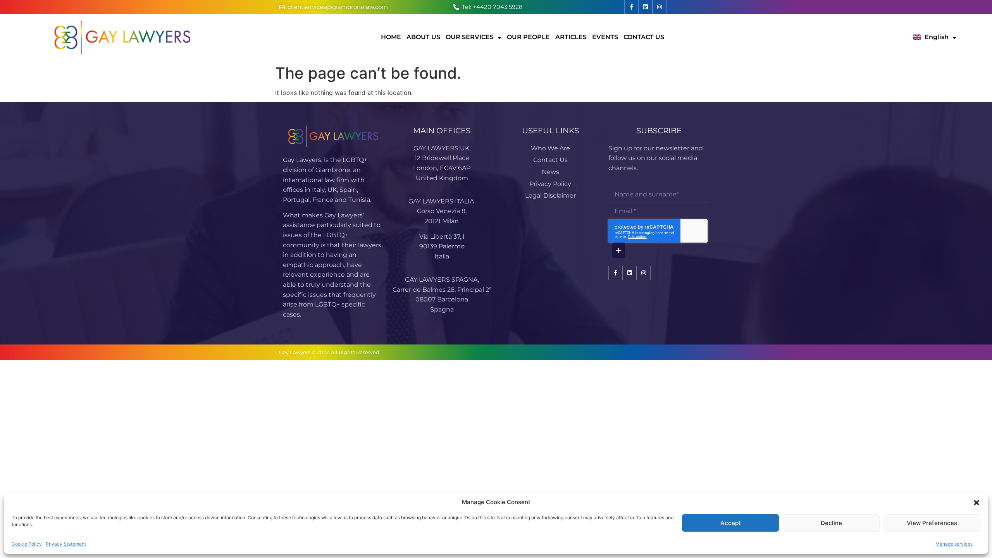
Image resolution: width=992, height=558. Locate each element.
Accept (730, 523)
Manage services (954, 544)
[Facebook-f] (631, 7)
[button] (976, 502)
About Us (423, 37)
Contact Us (643, 37)
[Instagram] (659, 7)
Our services (470, 37)
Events (605, 37)
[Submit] (618, 250)
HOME (391, 37)
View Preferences (932, 523)
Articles (571, 37)
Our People (528, 37)
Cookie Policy (27, 544)
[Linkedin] (645, 7)
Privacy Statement (66, 544)
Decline (831, 523)
